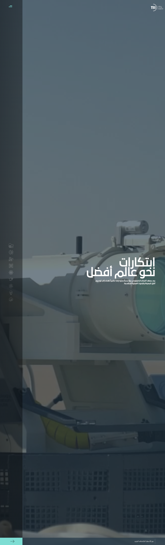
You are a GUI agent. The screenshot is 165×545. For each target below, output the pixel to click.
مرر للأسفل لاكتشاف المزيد (144, 541)
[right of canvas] (9, 6)
